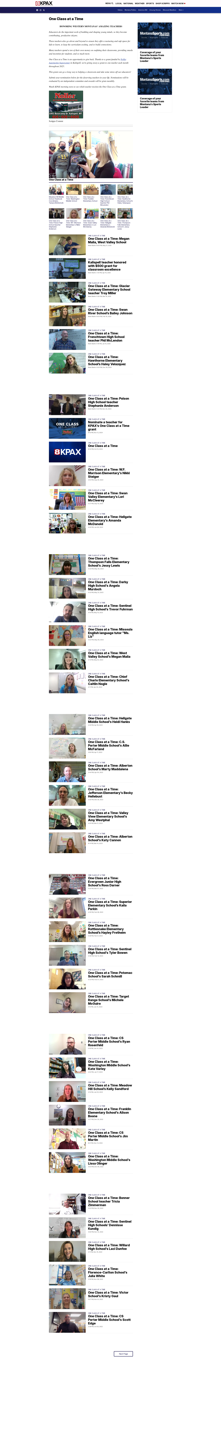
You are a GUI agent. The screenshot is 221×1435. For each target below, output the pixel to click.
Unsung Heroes (155, 10)
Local (119, 3)
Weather (139, 3)
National (128, 3)
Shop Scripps (163, 3)
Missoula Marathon (169, 10)
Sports (150, 3)
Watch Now (177, 3)
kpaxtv (37, 10)
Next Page (123, 1354)
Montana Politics (130, 10)
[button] (56, 194)
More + (181, 10)
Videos (120, 10)
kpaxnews (44, 10)
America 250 (142, 10)
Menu (108, 3)
